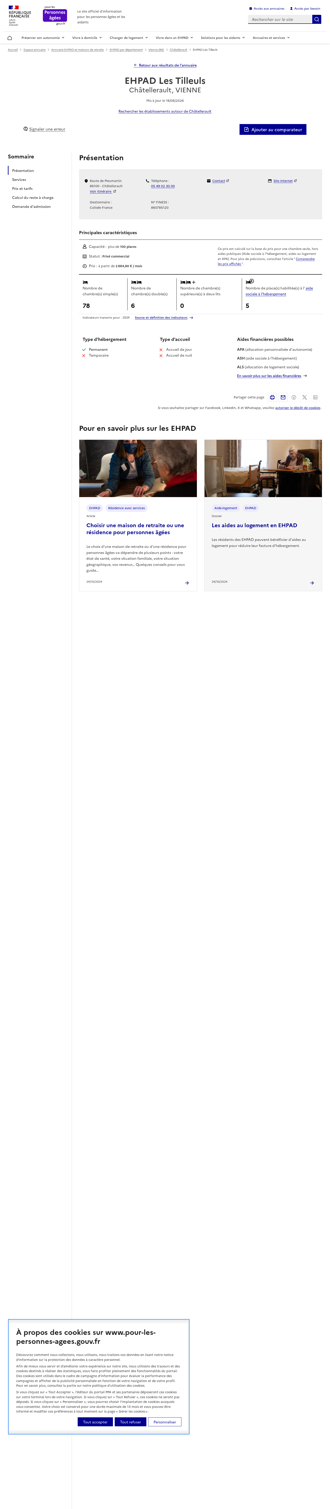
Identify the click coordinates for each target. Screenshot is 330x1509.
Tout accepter (95, 1421)
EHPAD (94, 508)
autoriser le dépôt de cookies (297, 407)
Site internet (283, 180)
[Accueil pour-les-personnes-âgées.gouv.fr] (55, 15)
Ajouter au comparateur (276, 129)
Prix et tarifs (22, 188)
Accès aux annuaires (269, 8)
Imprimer (272, 397)
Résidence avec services (126, 508)
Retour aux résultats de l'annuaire (168, 64)
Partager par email (283, 397)
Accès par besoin (307, 8)
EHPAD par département (126, 49)
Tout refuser (130, 1421)
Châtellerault (178, 49)
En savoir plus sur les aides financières (269, 375)
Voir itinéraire (101, 191)
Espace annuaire (35, 49)
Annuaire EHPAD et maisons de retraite (77, 49)
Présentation (23, 170)
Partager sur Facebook (293, 397)
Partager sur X (304, 397)
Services (19, 179)
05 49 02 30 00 (163, 186)
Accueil (9, 37)
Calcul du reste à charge (32, 197)
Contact (218, 180)
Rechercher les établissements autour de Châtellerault (165, 111)
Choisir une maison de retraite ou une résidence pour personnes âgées (135, 528)
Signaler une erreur (47, 129)
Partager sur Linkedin (315, 397)
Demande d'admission (31, 206)
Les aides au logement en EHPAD (254, 525)
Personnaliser (165, 1421)
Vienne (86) (156, 49)
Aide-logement (225, 508)
